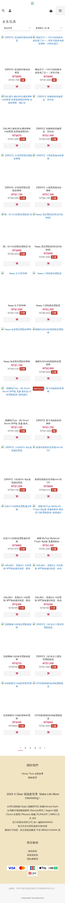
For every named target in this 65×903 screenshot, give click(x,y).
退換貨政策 (32, 854)
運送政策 (32, 850)
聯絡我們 (32, 777)
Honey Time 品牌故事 (32, 773)
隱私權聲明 (32, 858)
